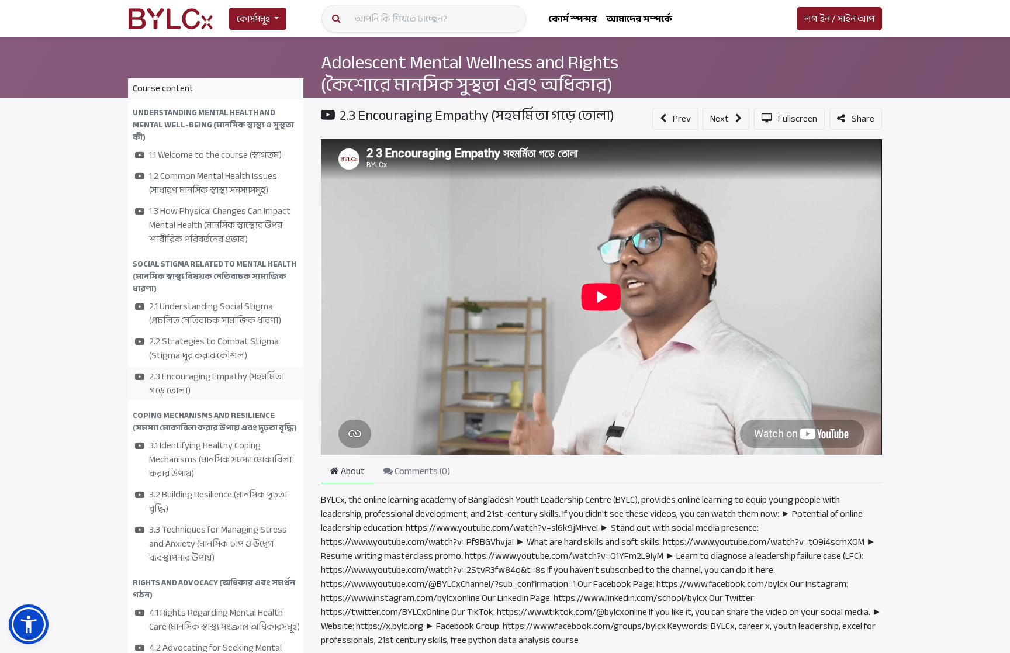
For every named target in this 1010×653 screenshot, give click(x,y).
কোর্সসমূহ (253, 18)
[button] (215, 125)
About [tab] (352, 471)
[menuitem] (572, 18)
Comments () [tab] (421, 471)
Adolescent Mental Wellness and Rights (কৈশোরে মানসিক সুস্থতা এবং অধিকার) (469, 73)
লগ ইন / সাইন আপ (839, 18)
